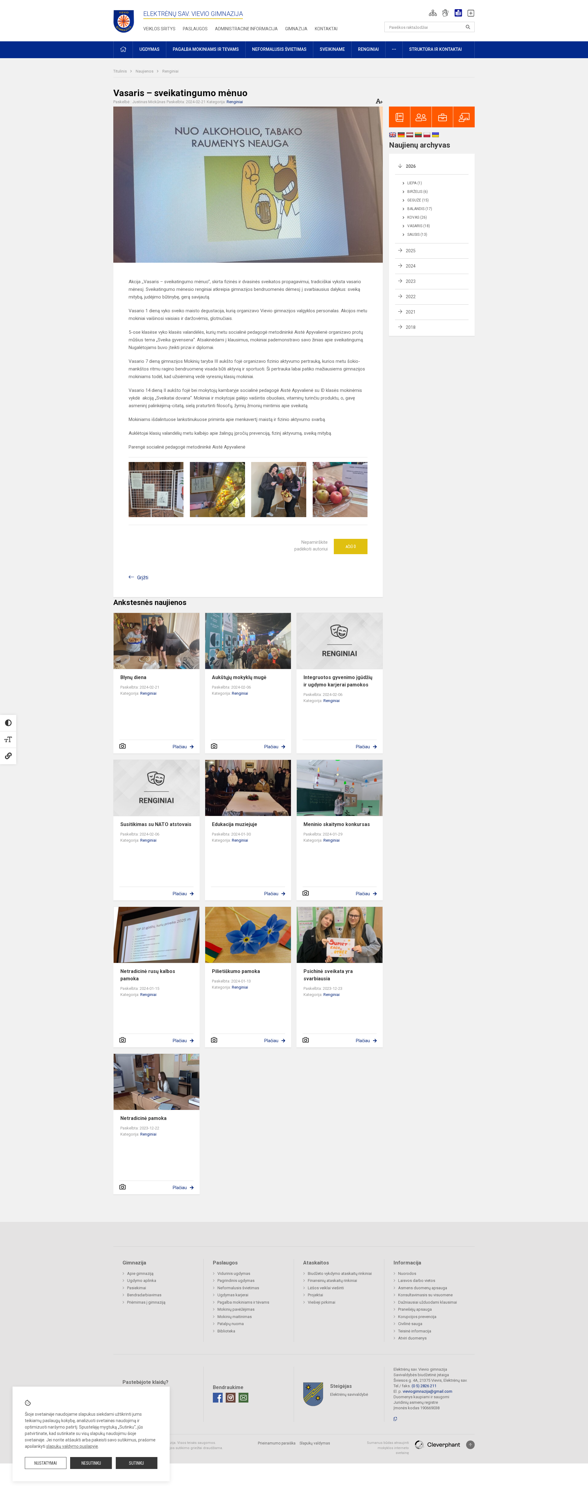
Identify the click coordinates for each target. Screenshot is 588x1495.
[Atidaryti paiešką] (468, 27)
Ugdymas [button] (149, 49)
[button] (433, 13)
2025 (411, 250)
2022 (411, 296)
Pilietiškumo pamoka (236, 971)
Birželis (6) (417, 192)
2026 (411, 166)
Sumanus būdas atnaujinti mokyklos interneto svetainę (388, 1448)
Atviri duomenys (412, 1338)
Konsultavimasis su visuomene (425, 1295)
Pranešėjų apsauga (415, 1309)
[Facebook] (218, 1398)
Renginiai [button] (368, 49)
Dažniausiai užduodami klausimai (427, 1302)
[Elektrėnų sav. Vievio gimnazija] (125, 19)
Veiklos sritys (159, 28)
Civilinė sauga (410, 1323)
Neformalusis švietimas (238, 1288)
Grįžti (142, 577)
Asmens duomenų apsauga (422, 1288)
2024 (411, 266)
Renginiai (170, 71)
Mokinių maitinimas (234, 1316)
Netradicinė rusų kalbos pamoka (147, 975)
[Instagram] (231, 1398)
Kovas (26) (417, 217)
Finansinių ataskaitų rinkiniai (332, 1280)
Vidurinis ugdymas (233, 1273)
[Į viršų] (470, 1445)
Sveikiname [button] (332, 49)
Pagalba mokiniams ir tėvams (243, 1302)
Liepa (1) (414, 183)
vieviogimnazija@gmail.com (427, 1391)
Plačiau (180, 746)
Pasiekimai (136, 1288)
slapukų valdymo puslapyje (72, 1446)
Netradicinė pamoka (143, 1118)
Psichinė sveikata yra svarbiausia (328, 975)
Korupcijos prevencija (417, 1316)
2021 (411, 312)
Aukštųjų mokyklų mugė (239, 677)
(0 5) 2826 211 (424, 1386)
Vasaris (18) (418, 226)
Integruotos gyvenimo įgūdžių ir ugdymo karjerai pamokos (337, 681)
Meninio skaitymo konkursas (336, 824)
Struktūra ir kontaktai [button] (435, 49)
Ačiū (350, 546)
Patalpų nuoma (230, 1323)
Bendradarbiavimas (144, 1295)
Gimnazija (296, 28)
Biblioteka (226, 1331)
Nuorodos (407, 1273)
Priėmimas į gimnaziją (146, 1302)
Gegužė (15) (418, 200)
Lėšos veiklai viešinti (326, 1288)
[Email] (243, 1398)
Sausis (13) (417, 234)
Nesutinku (91, 1463)
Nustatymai (45, 1463)
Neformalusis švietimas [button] (279, 49)
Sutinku (136, 1463)
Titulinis (120, 71)
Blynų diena (133, 677)
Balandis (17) (419, 209)
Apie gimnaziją (140, 1273)
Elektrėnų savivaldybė (349, 1394)
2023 (411, 281)
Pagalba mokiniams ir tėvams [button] (206, 49)
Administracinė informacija (246, 28)
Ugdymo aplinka (141, 1280)
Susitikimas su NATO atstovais (155, 824)
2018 (411, 327)
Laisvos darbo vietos (416, 1280)
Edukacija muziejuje (234, 824)
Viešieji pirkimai (321, 1302)
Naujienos (145, 71)
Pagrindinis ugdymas (235, 1280)
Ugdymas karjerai (232, 1295)
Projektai (315, 1295)
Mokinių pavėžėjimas (235, 1309)
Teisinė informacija (414, 1331)
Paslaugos (195, 28)
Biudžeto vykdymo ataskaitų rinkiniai (340, 1273)
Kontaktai (326, 28)
